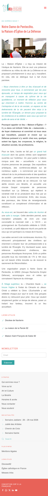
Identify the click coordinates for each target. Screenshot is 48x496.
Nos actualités (8, 415)
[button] (45, 8)
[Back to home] (12, 8)
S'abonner (8, 362)
